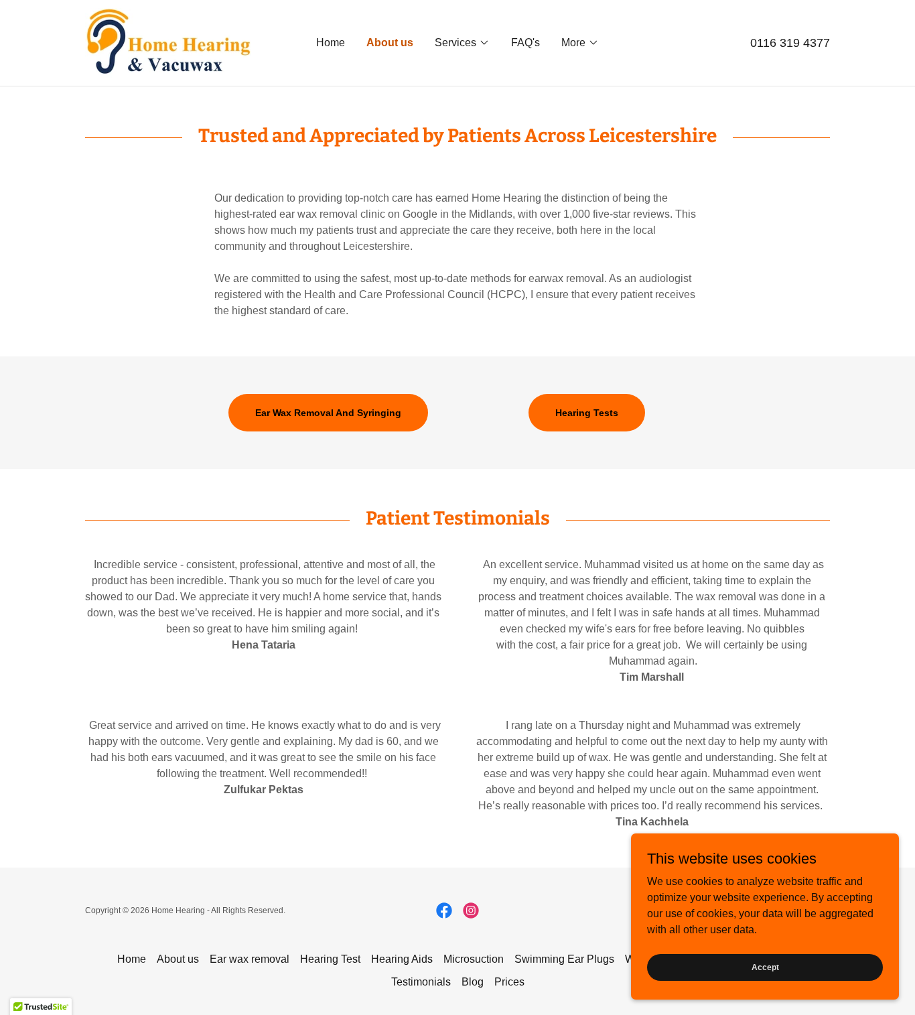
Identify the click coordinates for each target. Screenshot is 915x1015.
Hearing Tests (586, 412)
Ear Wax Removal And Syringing (328, 412)
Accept (765, 966)
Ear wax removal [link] (249, 959)
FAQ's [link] (525, 42)
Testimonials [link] (421, 982)
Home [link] (330, 42)
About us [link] (389, 42)
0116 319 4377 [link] (790, 43)
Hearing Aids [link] (402, 959)
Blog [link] (473, 982)
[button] (462, 43)
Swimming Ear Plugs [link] (564, 959)
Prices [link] (509, 982)
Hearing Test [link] (330, 959)
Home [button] (131, 959)
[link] (169, 42)
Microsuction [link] (473, 959)
